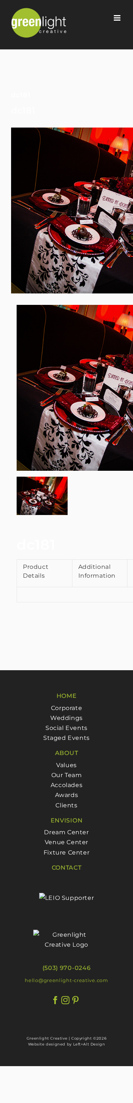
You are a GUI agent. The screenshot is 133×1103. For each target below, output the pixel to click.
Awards (66, 794)
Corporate (66, 707)
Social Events (66, 727)
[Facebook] (55, 1000)
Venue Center (66, 842)
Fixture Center (66, 852)
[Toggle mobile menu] (118, 18)
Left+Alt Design (89, 1044)
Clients (66, 805)
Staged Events (66, 737)
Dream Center (66, 832)
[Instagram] (65, 1000)
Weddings (66, 717)
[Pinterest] (75, 1000)
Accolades (66, 785)
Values (66, 765)
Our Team (66, 775)
